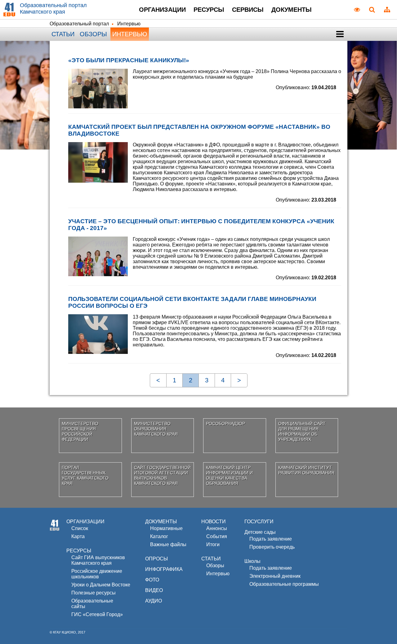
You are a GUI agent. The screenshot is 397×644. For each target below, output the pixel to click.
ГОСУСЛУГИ (259, 521)
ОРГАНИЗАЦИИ (85, 521)
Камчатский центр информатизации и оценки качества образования (229, 475)
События (216, 536)
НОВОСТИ (213, 521)
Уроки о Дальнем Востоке (100, 584)
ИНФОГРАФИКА (164, 569)
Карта (78, 536)
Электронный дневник (275, 576)
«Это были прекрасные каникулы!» (128, 60)
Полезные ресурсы (93, 592)
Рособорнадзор (225, 423)
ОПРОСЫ (156, 558)
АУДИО (153, 600)
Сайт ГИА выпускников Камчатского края (98, 560)
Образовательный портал (79, 23)
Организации (162, 9)
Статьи (62, 34)
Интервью (129, 34)
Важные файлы (168, 544)
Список (79, 528)
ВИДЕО (154, 590)
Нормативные (166, 528)
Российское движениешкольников (96, 573)
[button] (339, 34)
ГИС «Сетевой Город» (97, 614)
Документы (291, 9)
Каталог (159, 536)
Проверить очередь (272, 547)
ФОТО (152, 579)
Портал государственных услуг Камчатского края (85, 475)
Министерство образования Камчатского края (156, 429)
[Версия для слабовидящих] (357, 9)
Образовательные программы (284, 584)
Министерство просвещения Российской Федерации (80, 431)
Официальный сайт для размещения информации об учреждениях (302, 431)
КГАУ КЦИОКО (64, 632)
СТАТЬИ (211, 558)
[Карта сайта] (387, 9)
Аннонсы (216, 528)
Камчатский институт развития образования (306, 470)
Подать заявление (270, 539)
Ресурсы (209, 9)
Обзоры (93, 34)
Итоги (213, 544)
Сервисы (248, 9)
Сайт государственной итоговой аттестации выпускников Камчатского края (162, 475)
